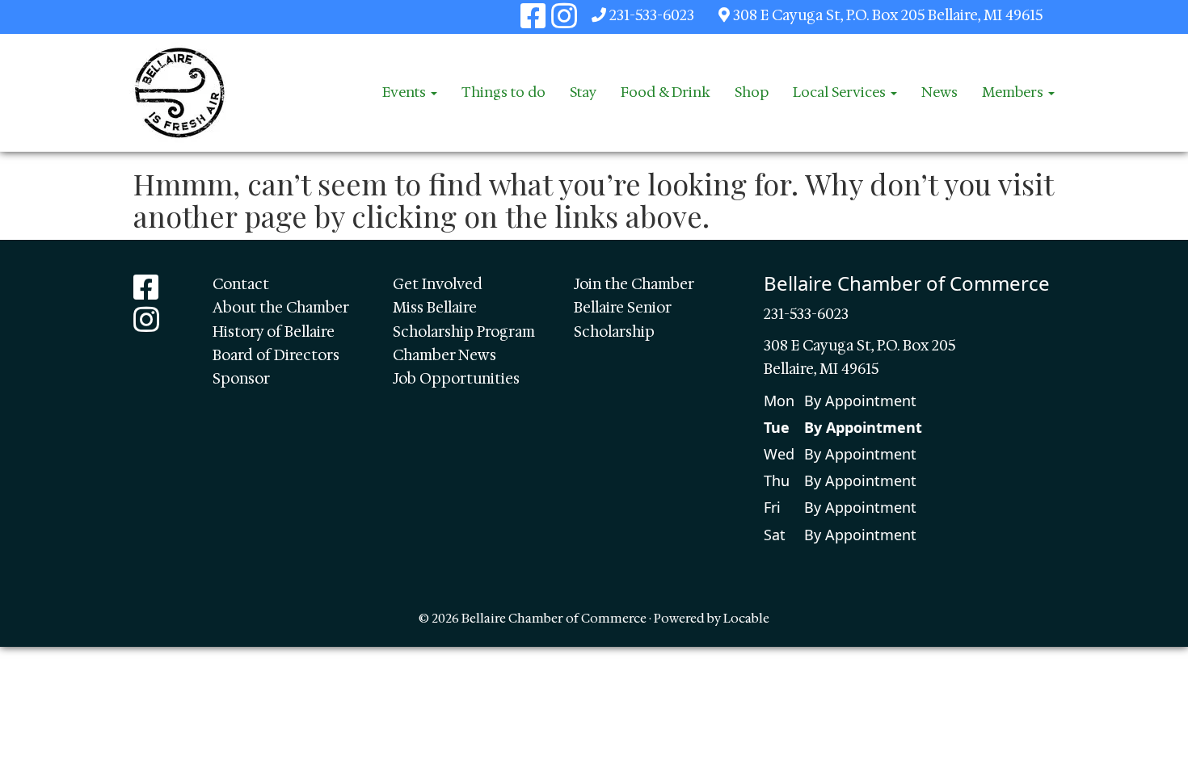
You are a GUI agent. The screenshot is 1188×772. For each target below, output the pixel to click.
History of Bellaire (274, 332)
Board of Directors (276, 355)
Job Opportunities (456, 378)
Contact (241, 284)
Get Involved (437, 284)
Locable (746, 618)
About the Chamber (281, 307)
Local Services (841, 92)
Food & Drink (665, 92)
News (939, 92)
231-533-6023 (651, 15)
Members (1014, 92)
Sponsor (241, 378)
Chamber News (444, 355)
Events (405, 92)
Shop (752, 92)
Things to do (503, 92)
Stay (583, 92)
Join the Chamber (634, 284)
